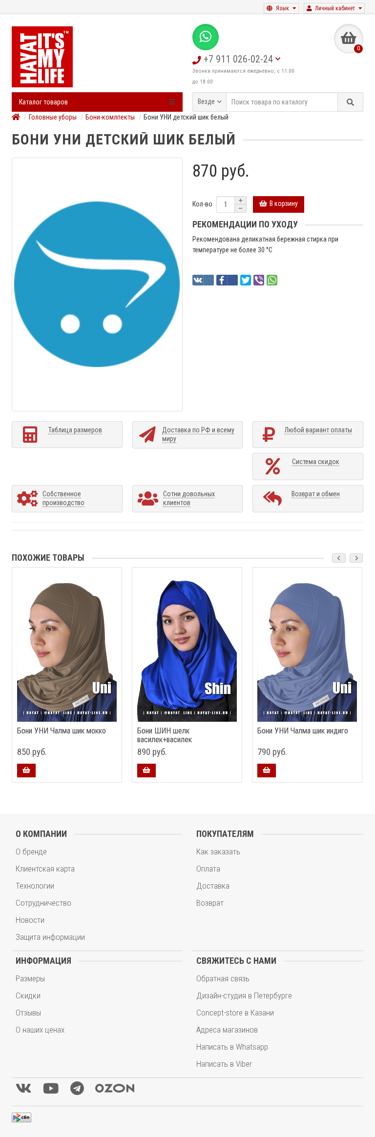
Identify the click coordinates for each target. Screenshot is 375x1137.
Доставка (212, 886)
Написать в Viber (224, 1064)
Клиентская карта (45, 868)
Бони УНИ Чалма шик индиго (302, 731)
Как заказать (218, 851)
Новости (30, 920)
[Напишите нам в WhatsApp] (205, 37)
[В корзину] (26, 770)
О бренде (31, 851)
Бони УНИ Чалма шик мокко (61, 731)
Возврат (210, 903)
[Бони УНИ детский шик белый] (97, 284)
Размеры (30, 978)
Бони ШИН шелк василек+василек (164, 735)
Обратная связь (223, 978)
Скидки (28, 995)
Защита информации (50, 937)
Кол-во (202, 204)
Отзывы (28, 1012)
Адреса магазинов (227, 1030)
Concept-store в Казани (235, 1012)
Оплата (208, 868)
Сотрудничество (43, 903)
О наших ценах (40, 1030)
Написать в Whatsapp (232, 1047)
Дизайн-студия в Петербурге (244, 995)
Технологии (35, 886)
